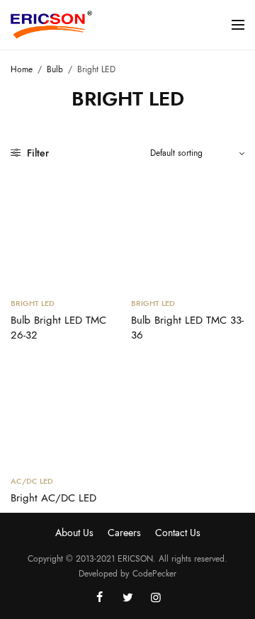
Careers (124, 533)
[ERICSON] (51, 25)
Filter (36, 153)
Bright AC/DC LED (53, 498)
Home (22, 69)
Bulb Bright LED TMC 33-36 (187, 327)
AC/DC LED (32, 481)
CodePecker (154, 573)
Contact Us (177, 533)
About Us (74, 533)
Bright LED (33, 303)
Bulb (55, 69)
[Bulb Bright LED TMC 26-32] (67, 228)
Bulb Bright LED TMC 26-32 (58, 327)
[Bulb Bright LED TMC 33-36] (187, 228)
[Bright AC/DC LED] (67, 406)
